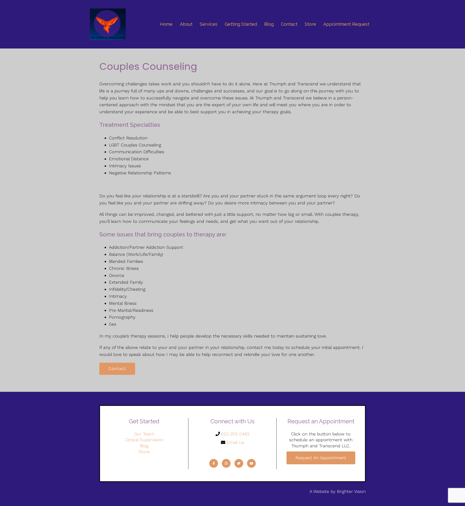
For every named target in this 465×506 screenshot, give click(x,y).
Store (310, 24)
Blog (269, 24)
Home (166, 24)
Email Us (235, 442)
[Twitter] (238, 463)
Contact (289, 24)
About (186, 24)
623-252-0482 (235, 433)
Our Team (144, 433)
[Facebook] (213, 463)
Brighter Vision (351, 491)
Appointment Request (346, 24)
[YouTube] (251, 463)
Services (208, 24)
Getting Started (241, 24)
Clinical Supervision (144, 439)
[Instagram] (226, 463)
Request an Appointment (320, 458)
